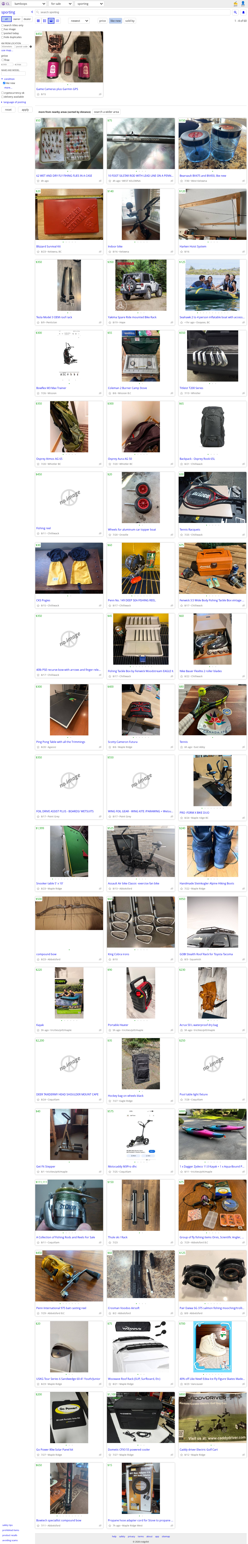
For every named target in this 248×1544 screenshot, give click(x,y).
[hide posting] (100, 94)
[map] (57, 21)
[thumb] (45, 21)
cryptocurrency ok (14, 92)
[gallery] (51, 21)
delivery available (14, 96)
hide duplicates (13, 37)
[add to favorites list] (38, 94)
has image (10, 29)
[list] (38, 21)
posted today (11, 33)
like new (10, 83)
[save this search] (243, 12)
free (6, 60)
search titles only (13, 25)
